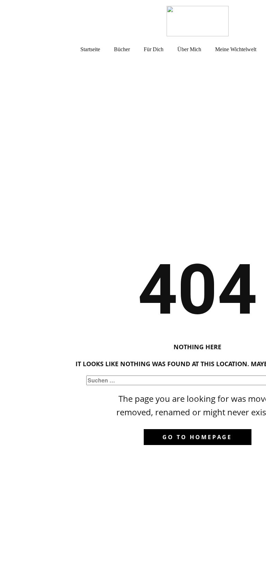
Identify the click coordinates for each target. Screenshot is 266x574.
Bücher (122, 49)
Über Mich (189, 49)
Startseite (90, 49)
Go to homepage (197, 437)
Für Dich (153, 49)
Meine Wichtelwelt (235, 49)
